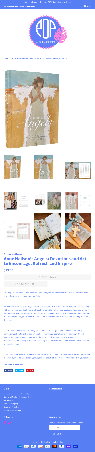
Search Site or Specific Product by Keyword (20, 394)
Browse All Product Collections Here (17, 397)
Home (6, 58)
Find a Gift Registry (11, 404)
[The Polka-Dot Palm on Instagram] (9, 423)
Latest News (55, 388)
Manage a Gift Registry (12, 410)
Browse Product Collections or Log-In (21, 6)
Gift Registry (8, 400)
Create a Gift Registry (12, 407)
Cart (89, 6)
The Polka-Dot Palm (54, 442)
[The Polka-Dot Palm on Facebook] (5, 423)
